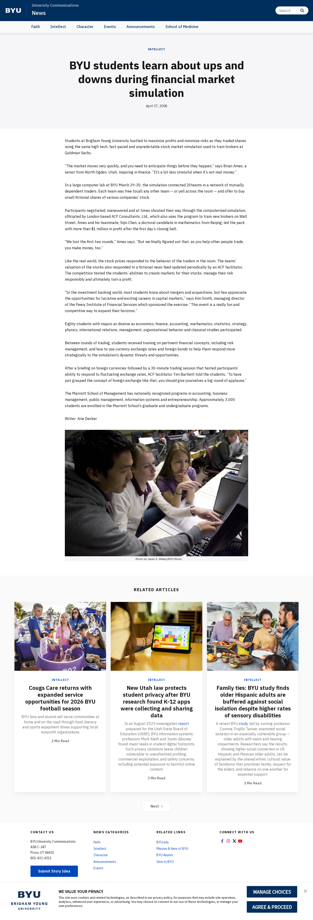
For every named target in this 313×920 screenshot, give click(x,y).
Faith (35, 26)
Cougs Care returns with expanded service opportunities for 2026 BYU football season (60, 698)
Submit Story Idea (54, 871)
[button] (305, 890)
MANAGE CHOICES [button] (272, 892)
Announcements (140, 26)
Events (110, 26)
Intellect (58, 26)
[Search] (302, 10)
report (183, 723)
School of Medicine (181, 26)
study (243, 723)
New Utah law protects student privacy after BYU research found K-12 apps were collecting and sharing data (157, 701)
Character (85, 26)
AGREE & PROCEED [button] (272, 907)
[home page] (13, 10)
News (39, 13)
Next (155, 806)
